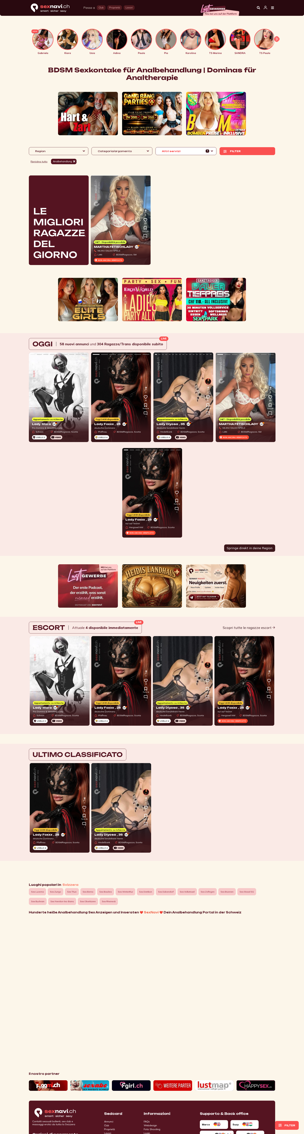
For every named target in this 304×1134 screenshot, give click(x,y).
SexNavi (151, 912)
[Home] (53, 8)
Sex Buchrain (37, 901)
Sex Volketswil (187, 891)
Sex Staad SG (247, 891)
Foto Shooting (152, 1129)
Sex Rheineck (109, 901)
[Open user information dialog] (265, 8)
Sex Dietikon (145, 891)
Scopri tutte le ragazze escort (247, 627)
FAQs (147, 1121)
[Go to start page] (61, 1113)
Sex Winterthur (125, 891)
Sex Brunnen (227, 891)
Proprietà (109, 1129)
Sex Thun (72, 891)
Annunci (108, 1121)
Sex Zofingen (207, 891)
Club (106, 1125)
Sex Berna (88, 891)
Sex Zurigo (55, 891)
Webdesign (150, 1125)
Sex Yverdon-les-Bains (62, 901)
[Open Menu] (272, 8)
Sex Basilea (105, 891)
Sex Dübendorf (166, 891)
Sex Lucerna (37, 891)
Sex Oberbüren (88, 901)
